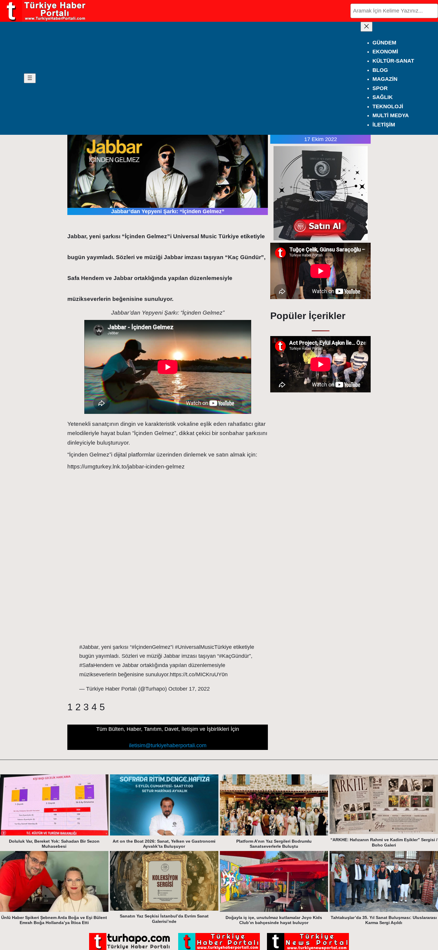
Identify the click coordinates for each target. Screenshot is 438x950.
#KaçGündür (234, 656)
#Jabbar (88, 647)
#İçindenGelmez (151, 647)
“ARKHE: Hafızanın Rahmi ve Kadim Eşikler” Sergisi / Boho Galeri (383, 842)
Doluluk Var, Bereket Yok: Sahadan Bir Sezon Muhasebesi (54, 844)
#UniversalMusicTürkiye (203, 647)
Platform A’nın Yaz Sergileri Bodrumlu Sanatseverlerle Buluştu (274, 844)
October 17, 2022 (189, 689)
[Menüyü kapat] (366, 27)
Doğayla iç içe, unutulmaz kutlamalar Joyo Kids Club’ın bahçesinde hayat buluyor (274, 920)
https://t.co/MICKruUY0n (199, 674)
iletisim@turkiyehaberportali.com (167, 745)
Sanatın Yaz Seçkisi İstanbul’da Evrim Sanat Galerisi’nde (164, 919)
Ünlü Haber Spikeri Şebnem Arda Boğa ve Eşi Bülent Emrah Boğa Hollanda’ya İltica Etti (54, 920)
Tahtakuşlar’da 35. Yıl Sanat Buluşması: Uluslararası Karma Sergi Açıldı (384, 920)
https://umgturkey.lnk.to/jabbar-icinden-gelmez (126, 466)
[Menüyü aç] (30, 78)
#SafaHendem (96, 665)
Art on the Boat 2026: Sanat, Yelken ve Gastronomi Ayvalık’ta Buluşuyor (164, 844)
